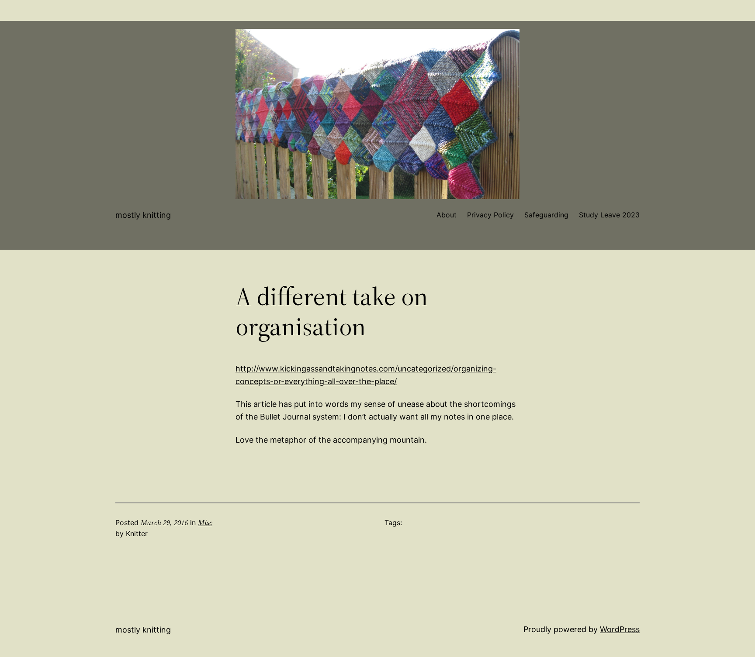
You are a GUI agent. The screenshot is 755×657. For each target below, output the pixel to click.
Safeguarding (546, 214)
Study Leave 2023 (609, 214)
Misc (205, 522)
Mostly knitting (143, 215)
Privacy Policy (490, 214)
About (446, 214)
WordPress (620, 629)
